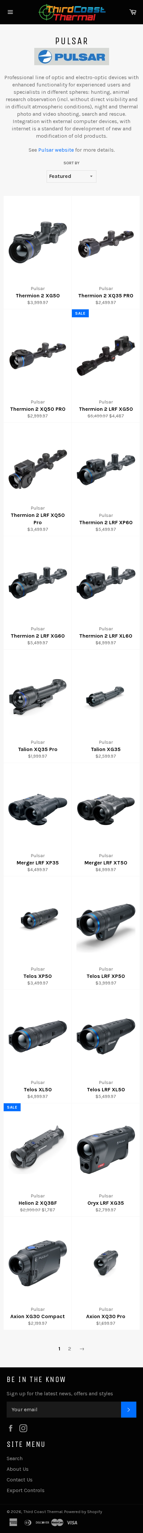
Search (15, 1458)
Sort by (71, 163)
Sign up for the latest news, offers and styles (60, 1393)
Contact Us (20, 1479)
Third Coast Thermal (43, 1511)
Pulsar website (56, 150)
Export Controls (26, 1490)
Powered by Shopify (83, 1511)
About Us (18, 1469)
